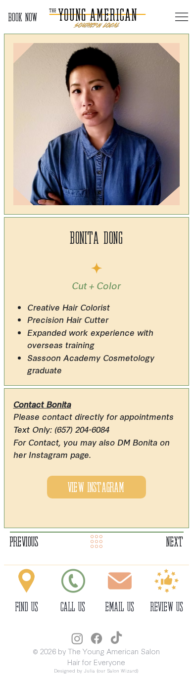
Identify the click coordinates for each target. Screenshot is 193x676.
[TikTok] (116, 638)
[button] (167, 581)
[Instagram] (77, 638)
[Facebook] (96, 638)
